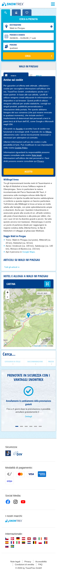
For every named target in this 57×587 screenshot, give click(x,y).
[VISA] (31, 474)
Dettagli (28, 416)
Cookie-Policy (21, 148)
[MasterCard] (20, 474)
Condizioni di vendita (24, 564)
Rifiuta (48, 132)
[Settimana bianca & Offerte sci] (13, 4)
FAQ (40, 564)
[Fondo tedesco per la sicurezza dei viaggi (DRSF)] (8, 453)
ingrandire (47, 284)
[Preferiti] (27, 12)
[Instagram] (15, 501)
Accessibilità (41, 561)
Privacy (40, 161)
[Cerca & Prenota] (5, 12)
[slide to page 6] (40, 426)
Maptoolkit (37, 346)
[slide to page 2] (21, 426)
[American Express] (42, 474)
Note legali (37, 155)
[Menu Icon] (53, 4)
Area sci (39, 76)
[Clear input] (51, 26)
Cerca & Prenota (28, 19)
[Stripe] (9, 481)
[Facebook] (8, 501)
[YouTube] (23, 501)
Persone (13, 44)
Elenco (13, 76)
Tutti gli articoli (10, 267)
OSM (45, 346)
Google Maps (28, 252)
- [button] (7, 297)
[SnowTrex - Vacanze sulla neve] (13, 520)
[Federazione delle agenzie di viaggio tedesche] (17, 453)
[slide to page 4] (30, 426)
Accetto (19, 129)
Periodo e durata (17, 34)
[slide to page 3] (26, 426)
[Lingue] (6, 538)
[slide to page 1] (16, 426)
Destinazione (15, 24)
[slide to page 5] (35, 426)
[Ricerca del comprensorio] (16, 12)
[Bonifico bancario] (9, 474)
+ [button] (7, 292)
